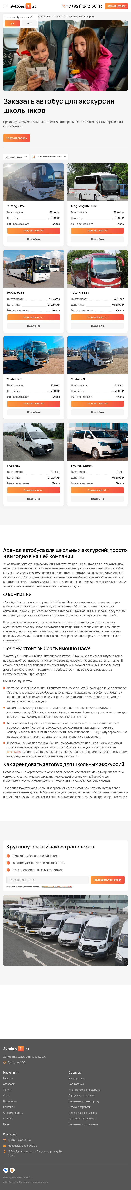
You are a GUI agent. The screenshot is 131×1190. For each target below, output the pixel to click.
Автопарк (9, 1084)
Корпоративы (77, 1078)
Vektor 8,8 (14, 379)
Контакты (9, 1107)
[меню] (5, 6)
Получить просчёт (33, 230)
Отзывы (7, 1118)
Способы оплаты (13, 1112)
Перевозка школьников (40, 16)
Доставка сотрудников (82, 1118)
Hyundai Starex (81, 465)
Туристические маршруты (84, 1089)
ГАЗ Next (13, 465)
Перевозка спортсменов (83, 1124)
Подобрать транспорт (107, 880)
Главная (8, 1078)
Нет (29, 23)
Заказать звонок (116, 5)
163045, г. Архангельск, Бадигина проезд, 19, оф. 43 (35, 1153)
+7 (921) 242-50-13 (84, 6)
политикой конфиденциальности (57, 886)
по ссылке (14, 752)
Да (12, 23)
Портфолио (10, 1101)
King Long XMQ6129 (85, 206)
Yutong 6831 (80, 292)
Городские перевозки (82, 1095)
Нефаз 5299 (15, 292)
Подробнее (33, 239)
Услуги (7, 1089)
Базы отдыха (76, 1084)
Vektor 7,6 (78, 379)
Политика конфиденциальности (17, 1177)
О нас (6, 1095)
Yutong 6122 (16, 206)
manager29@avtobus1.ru (22, 1145)
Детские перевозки (80, 1107)
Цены (6, 1124)
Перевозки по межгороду (84, 1101)
